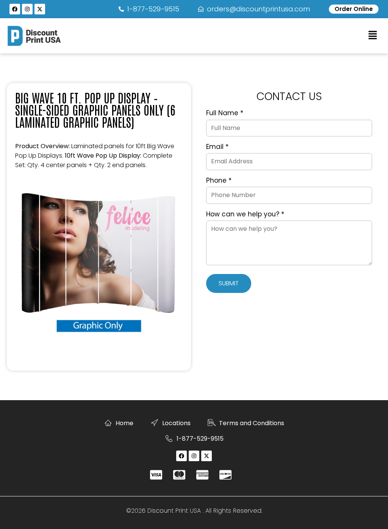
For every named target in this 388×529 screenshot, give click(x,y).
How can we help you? (245, 214)
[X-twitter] (39, 9)
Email (217, 147)
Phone (219, 181)
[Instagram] (27, 9)
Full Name (224, 113)
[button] (372, 35)
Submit (229, 283)
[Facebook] (14, 9)
